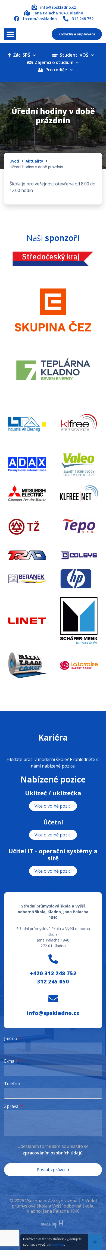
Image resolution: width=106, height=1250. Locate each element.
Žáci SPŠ (20, 55)
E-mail (11, 1061)
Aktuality (34, 161)
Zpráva (12, 1106)
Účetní (53, 822)
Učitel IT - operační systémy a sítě (53, 854)
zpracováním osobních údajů (53, 1153)
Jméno (11, 1038)
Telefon (12, 1084)
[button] (10, 34)
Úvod (14, 161)
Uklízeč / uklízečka (53, 793)
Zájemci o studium (53, 62)
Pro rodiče (55, 70)
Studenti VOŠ (73, 55)
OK (95, 1242)
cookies (58, 1244)
